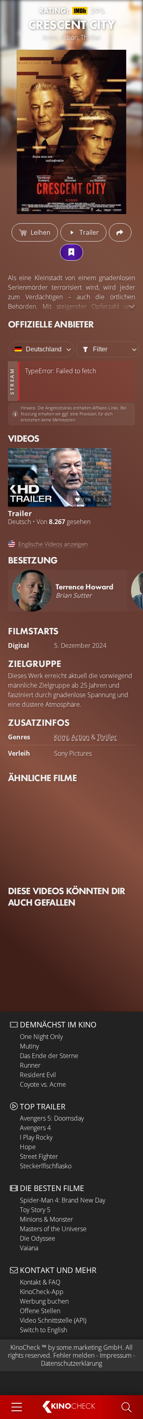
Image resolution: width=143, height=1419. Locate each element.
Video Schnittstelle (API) (53, 1320)
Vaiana (29, 1248)
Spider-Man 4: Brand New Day (62, 1200)
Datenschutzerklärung (71, 1363)
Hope (28, 1147)
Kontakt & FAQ (40, 1282)
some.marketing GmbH (89, 1347)
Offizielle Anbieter (51, 324)
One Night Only (41, 1037)
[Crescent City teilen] (120, 232)
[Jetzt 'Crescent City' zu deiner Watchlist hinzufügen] (71, 252)
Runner (30, 1065)
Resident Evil (38, 1075)
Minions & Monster (46, 1219)
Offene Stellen (40, 1311)
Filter (100, 349)
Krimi (61, 737)
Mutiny (29, 1046)
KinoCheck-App (42, 1292)
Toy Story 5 (35, 1210)
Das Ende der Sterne (49, 1056)
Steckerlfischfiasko (46, 1166)
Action (80, 737)
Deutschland (44, 349)
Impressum (115, 1355)
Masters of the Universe (53, 1229)
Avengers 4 (35, 1128)
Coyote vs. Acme (43, 1084)
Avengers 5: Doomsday (52, 1118)
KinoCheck (25, 1347)
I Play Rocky (36, 1137)
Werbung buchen (44, 1301)
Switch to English (43, 1330)
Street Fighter (39, 1156)
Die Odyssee (37, 1238)
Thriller (107, 737)
